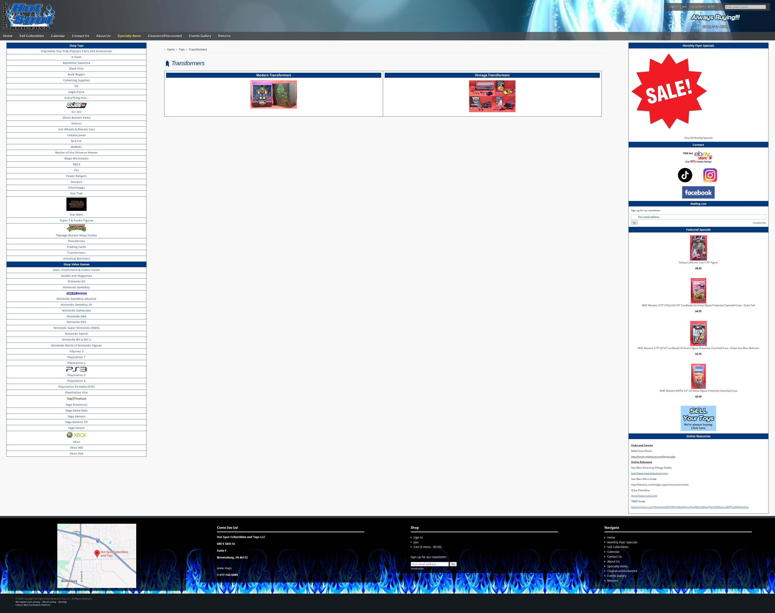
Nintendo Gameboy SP (76, 304)
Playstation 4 (76, 381)
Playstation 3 (76, 375)
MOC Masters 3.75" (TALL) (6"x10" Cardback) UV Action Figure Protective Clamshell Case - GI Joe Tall (698, 305)
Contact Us (80, 36)
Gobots (76, 123)
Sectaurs (77, 182)
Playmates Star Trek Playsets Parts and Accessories (76, 51)
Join (684, 6)
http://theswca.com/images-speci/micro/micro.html (659, 484)
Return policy (49, 601)
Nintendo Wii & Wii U (76, 339)
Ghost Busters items (77, 117)
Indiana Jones (76, 135)
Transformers (76, 252)
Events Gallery (200, 36)
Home (8, 36)
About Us (103, 36)
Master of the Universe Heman (76, 152)
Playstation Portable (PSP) (76, 386)
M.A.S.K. (76, 141)
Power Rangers (76, 176)
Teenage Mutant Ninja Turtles (76, 235)
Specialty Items (129, 36)
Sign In (674, 6)
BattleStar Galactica (76, 63)
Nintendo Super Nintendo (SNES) (76, 328)
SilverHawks (76, 187)
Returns (224, 36)
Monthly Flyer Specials (622, 542)
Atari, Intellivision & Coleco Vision (76, 270)
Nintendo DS (76, 281)
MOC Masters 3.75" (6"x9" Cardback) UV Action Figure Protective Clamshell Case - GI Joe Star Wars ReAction (698, 347)
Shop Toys (76, 45)
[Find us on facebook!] (698, 192)
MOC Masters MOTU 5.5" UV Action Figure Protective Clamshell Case (698, 390)
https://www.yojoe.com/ (644, 495)
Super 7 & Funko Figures (76, 220)
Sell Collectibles (32, 36)
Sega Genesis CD (76, 422)
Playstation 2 (76, 363)
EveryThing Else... (77, 98)
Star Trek (76, 193)
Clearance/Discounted (165, 36)
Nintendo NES (76, 322)
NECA (76, 164)
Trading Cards (76, 247)
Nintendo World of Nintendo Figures (76, 345)
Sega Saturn (76, 428)
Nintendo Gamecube (76, 310)
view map (224, 568)
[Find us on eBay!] (698, 156)
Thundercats (76, 241)
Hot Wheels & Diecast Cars (76, 129)
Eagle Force (76, 92)
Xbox (76, 442)
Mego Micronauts (76, 158)
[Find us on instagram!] (710, 174)
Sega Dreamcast (77, 404)
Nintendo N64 (76, 316)
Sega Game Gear (76, 410)
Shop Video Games (77, 264)
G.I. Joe (76, 112)
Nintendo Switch (76, 333)
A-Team (76, 57)
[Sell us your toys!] (715, 17)
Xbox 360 (76, 447)
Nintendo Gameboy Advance (76, 299)
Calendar (58, 36)
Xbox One (76, 453)
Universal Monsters (76, 258)
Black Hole (76, 68)
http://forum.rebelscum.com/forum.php (653, 456)
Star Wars (76, 214)
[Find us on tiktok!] (685, 174)
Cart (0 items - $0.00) (703, 6)
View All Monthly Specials (698, 137)
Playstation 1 (76, 357)
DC (77, 86)
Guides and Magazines (76, 276)
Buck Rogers (76, 74)
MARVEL (76, 147)
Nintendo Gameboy (76, 287)
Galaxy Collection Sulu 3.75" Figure (698, 262)
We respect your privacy (28, 601)
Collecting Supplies (76, 80)
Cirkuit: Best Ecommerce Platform (33, 604)
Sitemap (62, 601)
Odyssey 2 (76, 351)
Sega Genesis (77, 416)
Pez (76, 170)
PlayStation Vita (76, 392)
